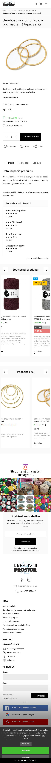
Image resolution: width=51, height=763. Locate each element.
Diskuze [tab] (37, 163)
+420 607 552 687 (28, 591)
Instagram (29, 580)
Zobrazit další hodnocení (37, 258)
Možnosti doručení (14, 125)
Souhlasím (25, 750)
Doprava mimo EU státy (12, 632)
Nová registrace (8, 695)
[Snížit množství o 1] (6, 136)
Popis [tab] (11, 163)
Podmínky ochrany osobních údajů (16, 625)
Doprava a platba (9, 606)
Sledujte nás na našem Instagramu (26, 473)
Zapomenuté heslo (10, 698)
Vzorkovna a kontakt (11, 613)
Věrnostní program (10, 617)
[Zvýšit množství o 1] (16, 136)
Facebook (22, 580)
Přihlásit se (25, 541)
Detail (36, 443)
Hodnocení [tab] (23, 163)
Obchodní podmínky (11, 621)
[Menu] (46, 4)
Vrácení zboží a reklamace (13, 629)
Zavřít (42, 154)
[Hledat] (36, 4)
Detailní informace (10, 97)
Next (46, 270)
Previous (6, 270)
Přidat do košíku (31, 137)
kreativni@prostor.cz (28, 585)
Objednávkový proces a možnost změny (19, 610)
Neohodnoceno (22, 104)
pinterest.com (25, 183)
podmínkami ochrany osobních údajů (25, 550)
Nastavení (25, 744)
